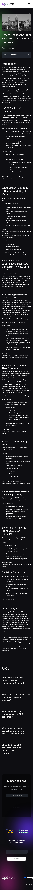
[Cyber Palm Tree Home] (8, 4)
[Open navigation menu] (29, 4)
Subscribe (16, 807)
